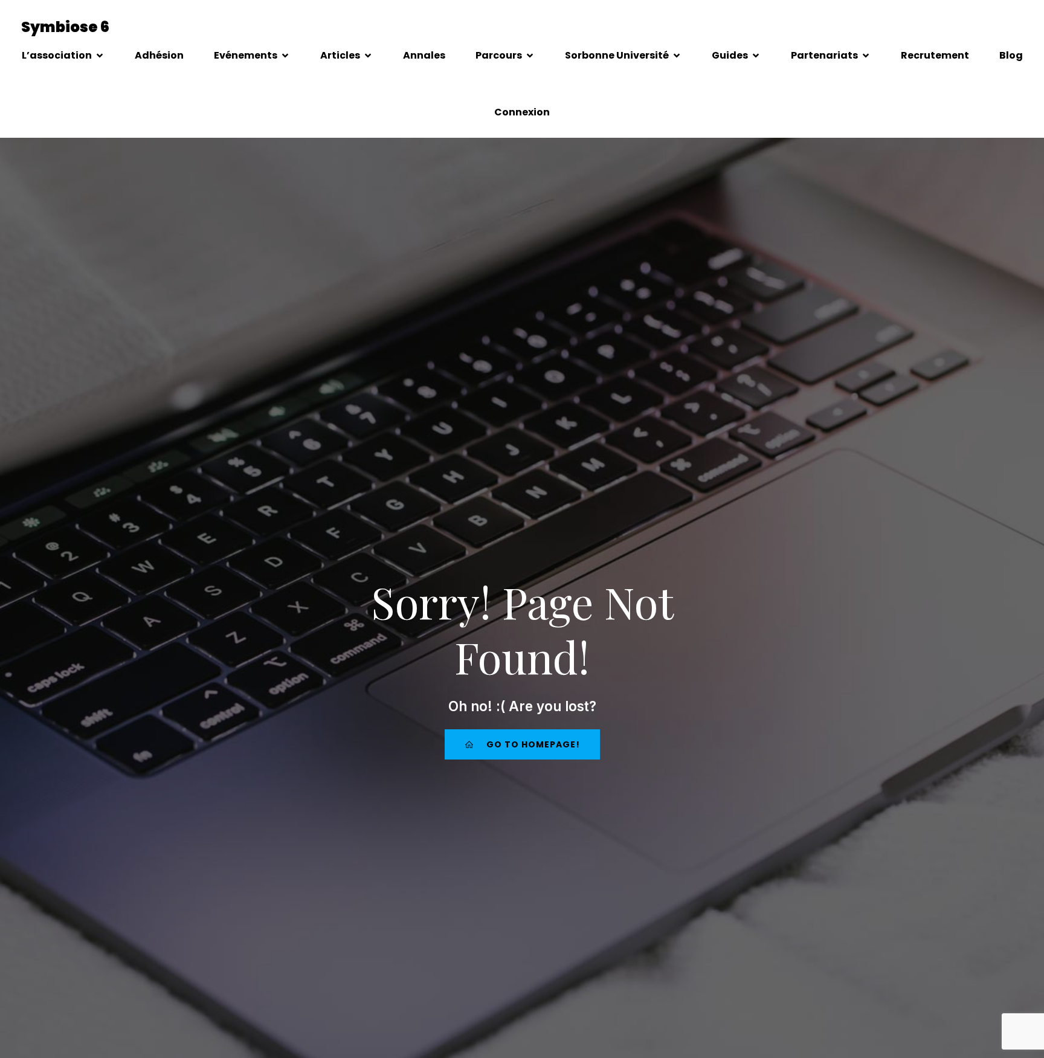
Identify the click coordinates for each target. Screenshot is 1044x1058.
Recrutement (935, 55)
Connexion (522, 112)
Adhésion (159, 55)
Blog (1011, 55)
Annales (424, 55)
